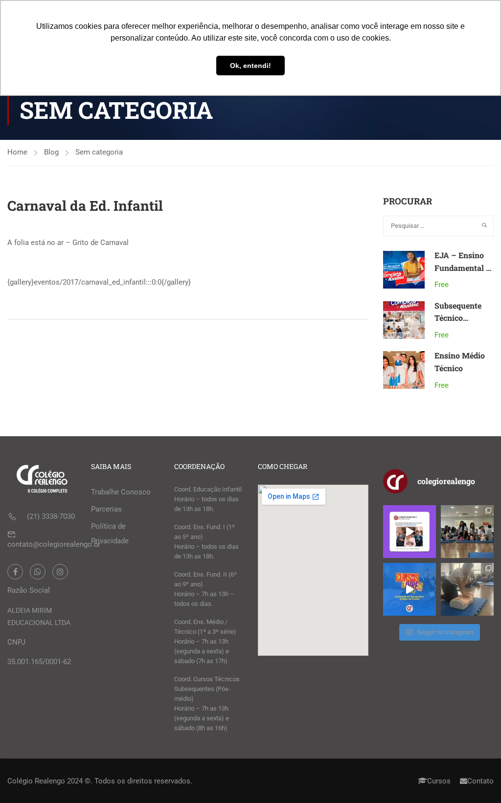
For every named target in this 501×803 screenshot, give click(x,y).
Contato (480, 781)
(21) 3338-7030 (51, 516)
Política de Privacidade (110, 533)
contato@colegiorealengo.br (53, 544)
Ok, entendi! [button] (250, 65)
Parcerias (106, 509)
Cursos (439, 781)
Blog (51, 152)
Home (17, 152)
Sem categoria (99, 152)
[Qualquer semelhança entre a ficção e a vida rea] (409, 531)
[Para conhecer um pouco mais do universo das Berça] (409, 589)
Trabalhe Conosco (121, 492)
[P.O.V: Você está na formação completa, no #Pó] (467, 531)
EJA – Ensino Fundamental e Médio (462, 267)
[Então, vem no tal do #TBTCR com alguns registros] (467, 589)
